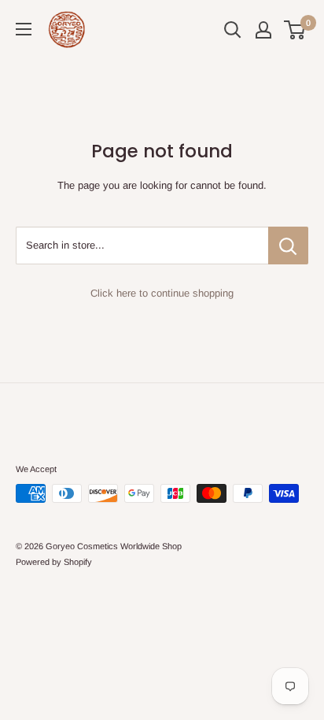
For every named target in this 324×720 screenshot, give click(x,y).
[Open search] (232, 30)
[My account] (263, 30)
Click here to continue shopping (162, 293)
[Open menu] (23, 29)
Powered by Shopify (54, 562)
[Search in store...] (288, 245)
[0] (295, 29)
